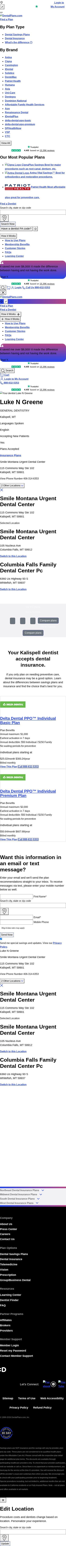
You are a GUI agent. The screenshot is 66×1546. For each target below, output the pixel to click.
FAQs (8, 252)
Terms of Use (26, 1398)
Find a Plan (6, 19)
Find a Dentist (8, 203)
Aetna (8, 57)
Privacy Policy (19, 1407)
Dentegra (10, 96)
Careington (11, 65)
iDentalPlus (11, 116)
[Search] (3, 287)
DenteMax (11, 77)
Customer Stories (15, 248)
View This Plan (8, 766)
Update (5, 1543)
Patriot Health (13, 81)
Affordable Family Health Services (24, 104)
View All (5, 143)
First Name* (40, 896)
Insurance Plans (10, 455)
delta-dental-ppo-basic (18, 120)
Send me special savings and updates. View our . (31, 945)
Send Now (7, 934)
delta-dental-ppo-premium (20, 124)
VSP (7, 132)
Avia (7, 89)
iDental (9, 69)
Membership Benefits (17, 244)
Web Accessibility (52, 1398)
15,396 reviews (47, 150)
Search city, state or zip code (15, 207)
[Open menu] (1, 12)
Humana (10, 85)
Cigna (8, 61)
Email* (37, 917)
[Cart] (9, 287)
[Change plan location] (2, 6)
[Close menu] (3, 292)
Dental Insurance (15, 38)
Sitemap (7, 1398)
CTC (7, 136)
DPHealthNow (13, 128)
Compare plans (48, 620)
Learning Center (14, 256)
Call (28, 766)
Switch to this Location (13, 556)
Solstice (9, 73)
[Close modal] (3, 1500)
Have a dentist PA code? (16, 228)
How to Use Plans (15, 240)
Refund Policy (42, 1407)
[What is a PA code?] (35, 228)
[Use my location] (4, 218)
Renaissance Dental (16, 112)
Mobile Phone (41, 922)
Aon (7, 108)
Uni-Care (10, 92)
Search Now (8, 224)
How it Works (8, 236)
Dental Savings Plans (17, 34)
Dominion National (16, 100)
